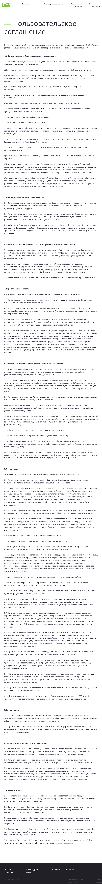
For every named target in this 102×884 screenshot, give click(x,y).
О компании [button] (76, 4)
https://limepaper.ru (64, 843)
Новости (93, 4)
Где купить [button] (78, 6)
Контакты (96, 6)
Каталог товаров (29, 4)
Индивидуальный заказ (54, 4)
